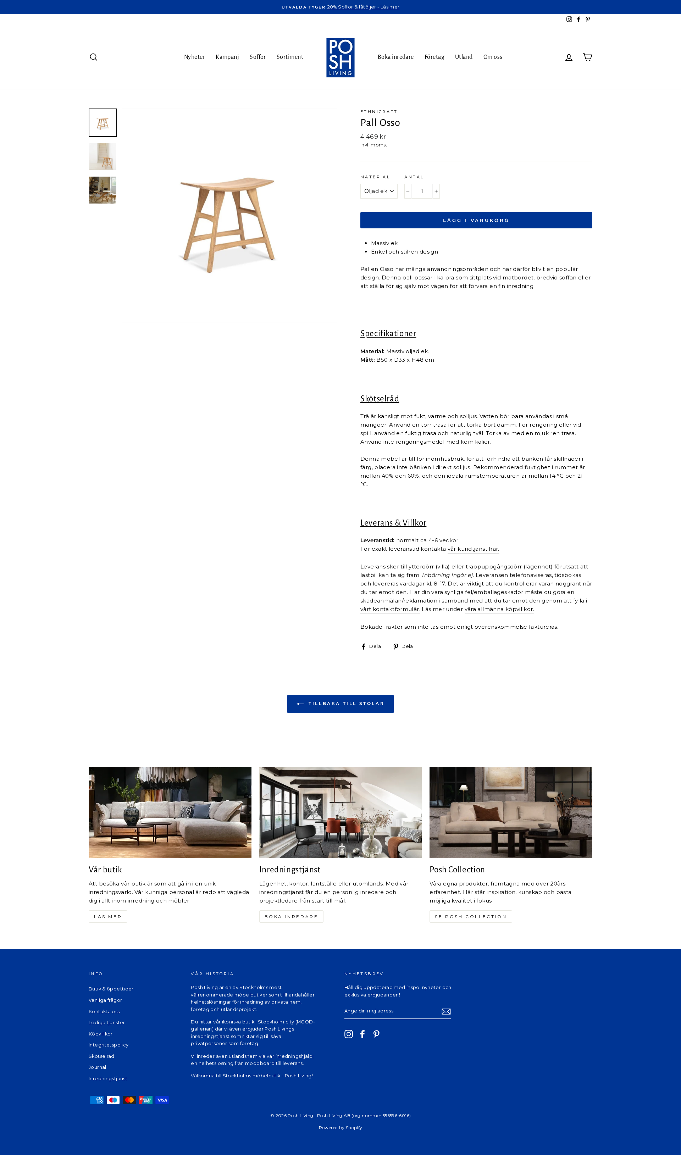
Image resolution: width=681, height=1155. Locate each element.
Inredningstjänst (108, 1078)
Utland (464, 57)
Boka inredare (396, 57)
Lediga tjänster (107, 1022)
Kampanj (227, 57)
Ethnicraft (379, 111)
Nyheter (194, 57)
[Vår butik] (170, 812)
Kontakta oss (104, 1011)
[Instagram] (348, 1034)
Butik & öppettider (111, 989)
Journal (97, 1067)
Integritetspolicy (108, 1045)
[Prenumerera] (446, 1011)
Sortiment (290, 57)
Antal (414, 176)
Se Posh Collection (471, 916)
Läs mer (108, 916)
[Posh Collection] (511, 812)
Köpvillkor (101, 1034)
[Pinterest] (376, 1034)
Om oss (493, 57)
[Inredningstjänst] (340, 812)
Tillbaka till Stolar (345, 703)
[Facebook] (362, 1034)
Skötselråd (102, 1056)
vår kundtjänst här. (473, 548)
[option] (340, 7)
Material (375, 176)
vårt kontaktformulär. (390, 609)
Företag (434, 57)
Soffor (258, 57)
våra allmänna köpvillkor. (499, 609)
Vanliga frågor (105, 1000)
